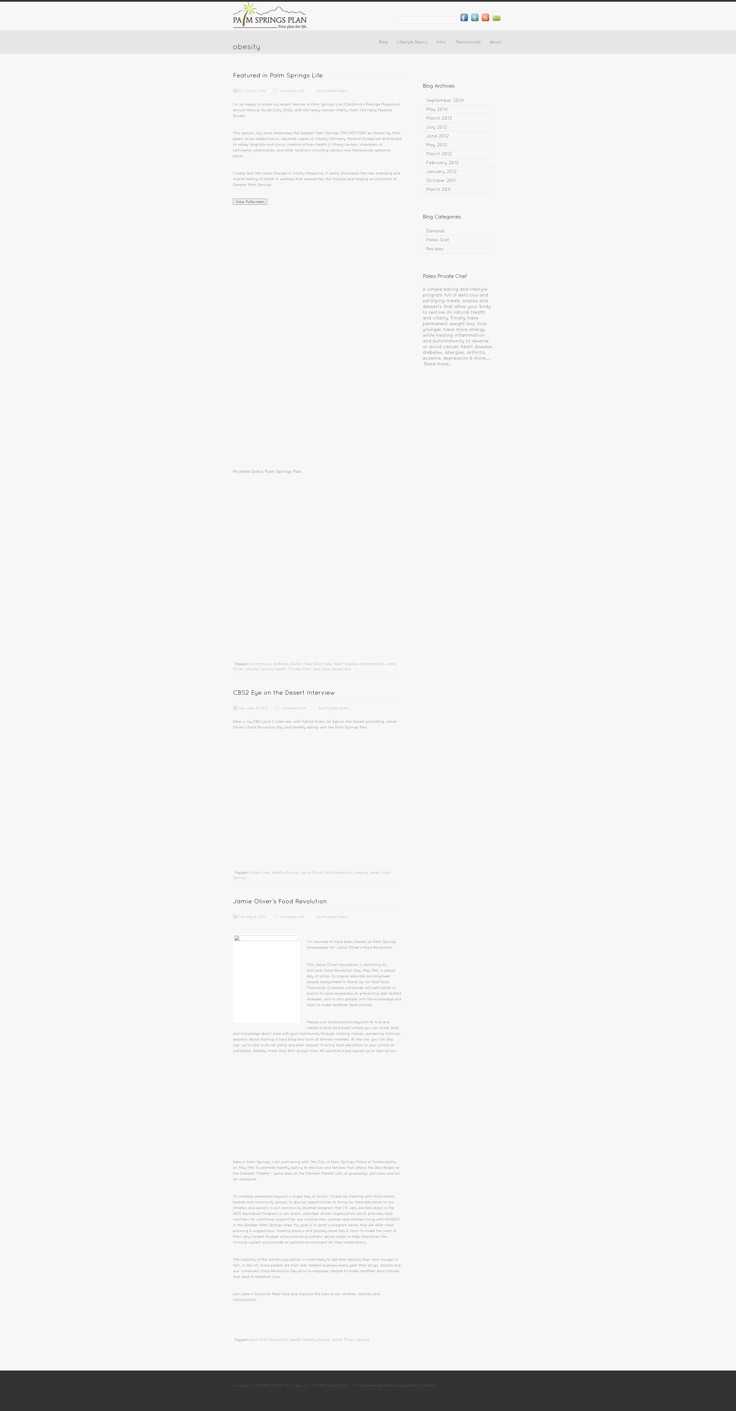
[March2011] (438, 189)
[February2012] (442, 162)
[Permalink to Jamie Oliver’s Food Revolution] (280, 901)
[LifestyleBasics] (412, 43)
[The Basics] (438, 363)
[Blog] (383, 43)
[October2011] (441, 180)
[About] (496, 43)
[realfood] (321, 669)
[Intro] (441, 43)
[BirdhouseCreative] (420, 1385)
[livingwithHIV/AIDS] (382, 1219)
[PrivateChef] (300, 669)
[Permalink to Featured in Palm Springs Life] (278, 75)
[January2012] (441, 171)
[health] (295, 1339)
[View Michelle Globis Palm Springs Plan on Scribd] (317, 471)
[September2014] (445, 100)
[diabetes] (280, 663)
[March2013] (439, 117)
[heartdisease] (346, 663)
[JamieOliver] (342, 1339)
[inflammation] (372, 663)
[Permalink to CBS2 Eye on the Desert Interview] (284, 692)
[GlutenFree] (300, 663)
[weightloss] (341, 669)
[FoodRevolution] (273, 1339)
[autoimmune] (260, 663)
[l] (373, 1196)
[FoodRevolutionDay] (342, 970)
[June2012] (437, 135)
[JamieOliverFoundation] (337, 964)
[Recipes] (435, 248)
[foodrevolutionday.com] (348, 1022)
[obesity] (252, 669)
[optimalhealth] (274, 669)
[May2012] (436, 144)
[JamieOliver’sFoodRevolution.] (364, 947)
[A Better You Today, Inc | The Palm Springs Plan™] (270, 27)
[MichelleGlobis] (334, 90)
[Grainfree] (322, 663)
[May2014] (437, 109)
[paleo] (375, 872)
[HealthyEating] (285, 872)
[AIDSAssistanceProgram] (255, 1213)
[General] (435, 231)
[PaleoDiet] (437, 239)
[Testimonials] (468, 43)
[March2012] (439, 153)
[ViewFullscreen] (250, 202)
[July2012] (436, 126)
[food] (253, 1339)
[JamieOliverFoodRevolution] (326, 872)
